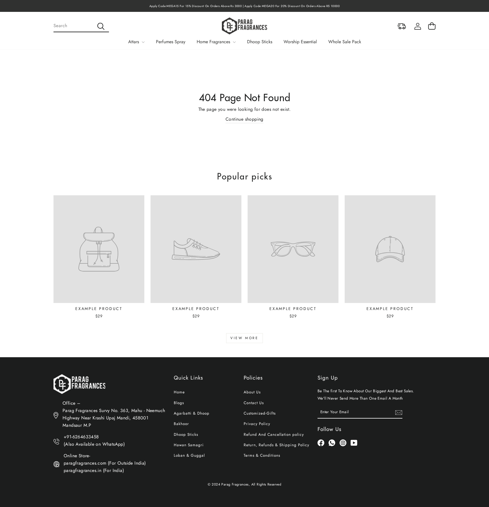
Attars (134, 41)
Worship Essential (300, 41)
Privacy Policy (257, 423)
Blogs (179, 403)
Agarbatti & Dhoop (191, 413)
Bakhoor (181, 423)
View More (244, 338)
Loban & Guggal (189, 455)
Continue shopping (244, 119)
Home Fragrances (214, 41)
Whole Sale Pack (344, 41)
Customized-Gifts (260, 413)
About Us (252, 392)
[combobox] (81, 26)
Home (179, 392)
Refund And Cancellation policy (274, 434)
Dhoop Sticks (259, 41)
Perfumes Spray (170, 41)
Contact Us (254, 403)
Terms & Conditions (262, 455)
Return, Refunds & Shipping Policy (276, 445)
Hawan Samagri (189, 445)
